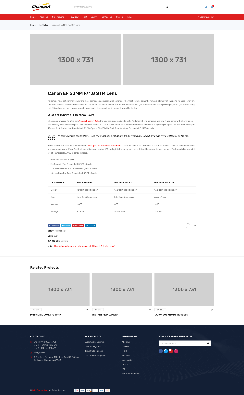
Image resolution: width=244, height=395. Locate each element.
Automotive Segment (95, 342)
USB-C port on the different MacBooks (104, 145)
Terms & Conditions (131, 373)
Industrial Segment (94, 351)
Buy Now (126, 355)
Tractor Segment (93, 346)
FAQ (124, 369)
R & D (124, 351)
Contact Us (127, 360)
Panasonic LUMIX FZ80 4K (45, 314)
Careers (125, 346)
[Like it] (87, 310)
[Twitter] (166, 351)
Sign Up (208, 343)
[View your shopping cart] (212, 7)
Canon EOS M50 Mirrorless (171, 314)
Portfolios (43, 25)
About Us (126, 342)
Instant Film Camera (105, 314)
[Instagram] (176, 351)
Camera (64, 241)
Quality (125, 364)
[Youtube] (171, 351)
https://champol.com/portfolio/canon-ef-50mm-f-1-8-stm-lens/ (84, 246)
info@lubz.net (40, 353)
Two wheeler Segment (95, 355)
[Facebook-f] (161, 351)
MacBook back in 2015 (89, 121)
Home (33, 25)
